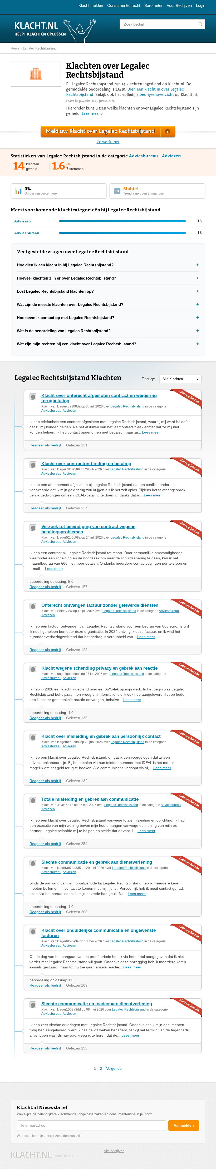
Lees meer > (92, 113)
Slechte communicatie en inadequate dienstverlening (96, 1003)
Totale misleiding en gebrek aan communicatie (90, 799)
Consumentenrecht (123, 5)
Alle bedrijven (114, 1151)
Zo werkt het (108, 142)
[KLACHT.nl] (55, 31)
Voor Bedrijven (179, 5)
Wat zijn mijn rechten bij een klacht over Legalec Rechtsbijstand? (76, 344)
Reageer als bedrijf (45, 445)
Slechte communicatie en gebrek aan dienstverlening (96, 862)
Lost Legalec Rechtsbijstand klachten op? (55, 291)
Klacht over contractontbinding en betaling (86, 463)
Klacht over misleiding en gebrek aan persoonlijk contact (101, 736)
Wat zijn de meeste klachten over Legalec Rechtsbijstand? (70, 304)
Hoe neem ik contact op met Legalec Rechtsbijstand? (65, 317)
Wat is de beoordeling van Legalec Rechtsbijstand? (64, 331)
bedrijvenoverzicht (157, 94)
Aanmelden (184, 1125)
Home (15, 48)
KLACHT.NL (31, 1155)
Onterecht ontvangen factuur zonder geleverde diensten (99, 605)
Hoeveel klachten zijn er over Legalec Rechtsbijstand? (66, 278)
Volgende (114, 1068)
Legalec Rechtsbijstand (40, 48)
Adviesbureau (143, 156)
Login (200, 5)
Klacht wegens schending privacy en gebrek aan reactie (99, 668)
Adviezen (171, 156)
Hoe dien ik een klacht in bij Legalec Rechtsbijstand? (65, 265)
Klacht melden (90, 5)
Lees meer (151, 432)
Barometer (153, 5)
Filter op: (148, 379)
